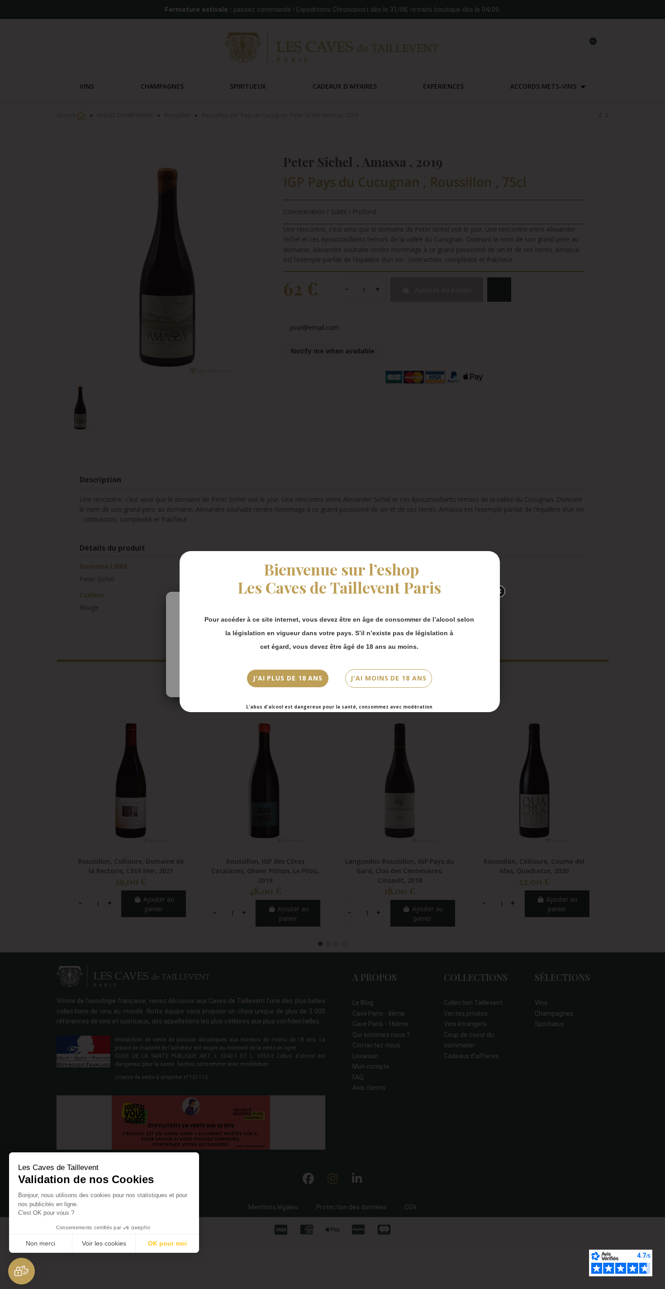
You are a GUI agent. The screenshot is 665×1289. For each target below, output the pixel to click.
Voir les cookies (104, 1243)
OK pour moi (167, 1243)
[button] (21, 1271)
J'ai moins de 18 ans (388, 678)
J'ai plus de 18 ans (288, 678)
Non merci (40, 1243)
